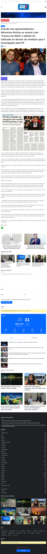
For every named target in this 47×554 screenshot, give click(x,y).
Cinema (3, 440)
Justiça (3, 457)
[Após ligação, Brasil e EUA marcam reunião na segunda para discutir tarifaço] (39, 258)
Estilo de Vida (4, 453)
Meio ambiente (4, 462)
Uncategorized (4, 489)
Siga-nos (3, 538)
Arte (2, 434)
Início (3, 22)
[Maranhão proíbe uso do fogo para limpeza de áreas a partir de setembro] (38, 511)
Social (3, 479)
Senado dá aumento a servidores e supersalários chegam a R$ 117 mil (23, 342)
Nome (2, 289)
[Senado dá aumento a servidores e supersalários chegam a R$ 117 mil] (4, 344)
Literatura (3, 459)
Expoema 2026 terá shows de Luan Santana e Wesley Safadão (21, 20)
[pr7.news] (23, 7)
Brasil (3, 436)
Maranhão (4, 460)
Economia (4, 445)
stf (12, 535)
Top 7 (3, 483)
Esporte (3, 451)
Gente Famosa (4, 455)
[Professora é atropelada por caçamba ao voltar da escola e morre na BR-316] (35, 379)
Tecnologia (4, 481)
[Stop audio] (5, 78)
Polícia (3, 474)
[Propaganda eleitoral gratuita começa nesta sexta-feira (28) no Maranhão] (23, 258)
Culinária (3, 444)
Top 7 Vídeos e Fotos (6, 485)
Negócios (3, 470)
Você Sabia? (4, 492)
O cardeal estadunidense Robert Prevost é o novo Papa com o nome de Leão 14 (25, 363)
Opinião (3, 472)
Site (25, 294)
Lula (28, 533)
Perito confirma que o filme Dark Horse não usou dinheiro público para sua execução (10, 407)
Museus (3, 466)
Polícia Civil (38, 533)
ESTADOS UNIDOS (11, 533)
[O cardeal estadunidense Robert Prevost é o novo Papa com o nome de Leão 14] (4, 365)
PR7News (5, 46)
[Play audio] (2, 78)
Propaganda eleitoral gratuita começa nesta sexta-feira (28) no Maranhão (23, 264)
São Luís (16, 535)
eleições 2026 (4, 533)
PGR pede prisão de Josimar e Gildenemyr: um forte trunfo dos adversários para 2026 (26, 358)
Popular (11, 337)
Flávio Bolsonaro (19, 533)
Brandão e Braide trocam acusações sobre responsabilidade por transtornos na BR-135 (35, 407)
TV (2, 487)
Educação (4, 447)
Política (5, 22)
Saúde (3, 477)
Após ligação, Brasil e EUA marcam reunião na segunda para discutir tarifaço (38, 264)
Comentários (34, 337)
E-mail (2, 294)
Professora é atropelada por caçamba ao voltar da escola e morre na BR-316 (35, 388)
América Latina (4, 432)
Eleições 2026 (4, 449)
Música (3, 468)
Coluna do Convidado (6, 442)
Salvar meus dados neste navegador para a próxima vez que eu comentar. (16, 299)
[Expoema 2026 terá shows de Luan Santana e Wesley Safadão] (12, 379)
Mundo (3, 464)
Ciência (3, 438)
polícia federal (4, 535)
